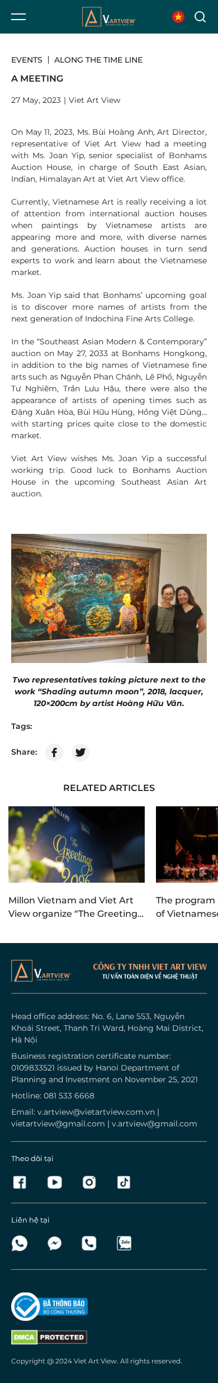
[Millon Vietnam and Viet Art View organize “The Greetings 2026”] (76, 844)
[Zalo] (123, 1243)
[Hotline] (92, 1243)
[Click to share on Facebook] (54, 752)
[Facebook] (23, 1182)
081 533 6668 (69, 1096)
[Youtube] (57, 1182)
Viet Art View (95, 1361)
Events (26, 60)
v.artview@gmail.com (154, 1124)
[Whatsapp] (23, 1243)
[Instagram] (92, 1182)
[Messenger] (57, 1243)
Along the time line (98, 60)
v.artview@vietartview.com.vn (96, 1112)
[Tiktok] (123, 1182)
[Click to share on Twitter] (80, 752)
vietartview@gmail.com (58, 1124)
